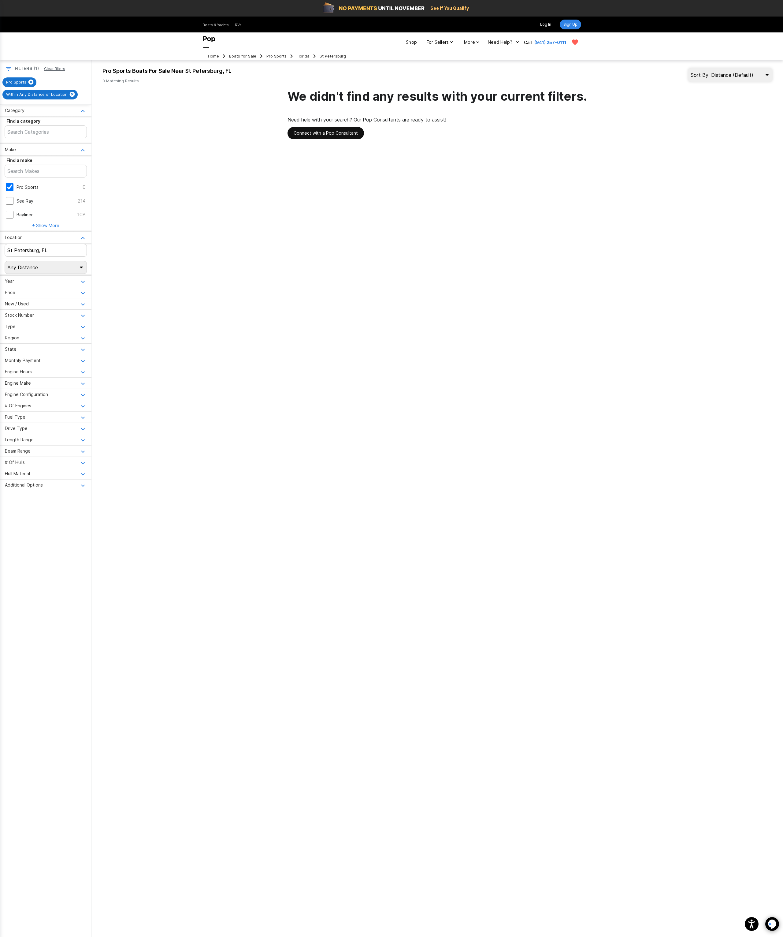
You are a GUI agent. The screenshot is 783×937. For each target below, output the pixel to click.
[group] (19, 82)
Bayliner (25, 214)
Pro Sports (276, 56)
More (469, 42)
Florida (303, 56)
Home (213, 56)
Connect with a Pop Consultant (326, 133)
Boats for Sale (242, 56)
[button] (752, 924)
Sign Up (570, 24)
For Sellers (438, 42)
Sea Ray (25, 200)
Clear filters (54, 68)
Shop (411, 42)
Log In (545, 24)
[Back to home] (209, 42)
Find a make (19, 160)
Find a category (23, 121)
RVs (238, 25)
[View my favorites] (575, 42)
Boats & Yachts (215, 25)
